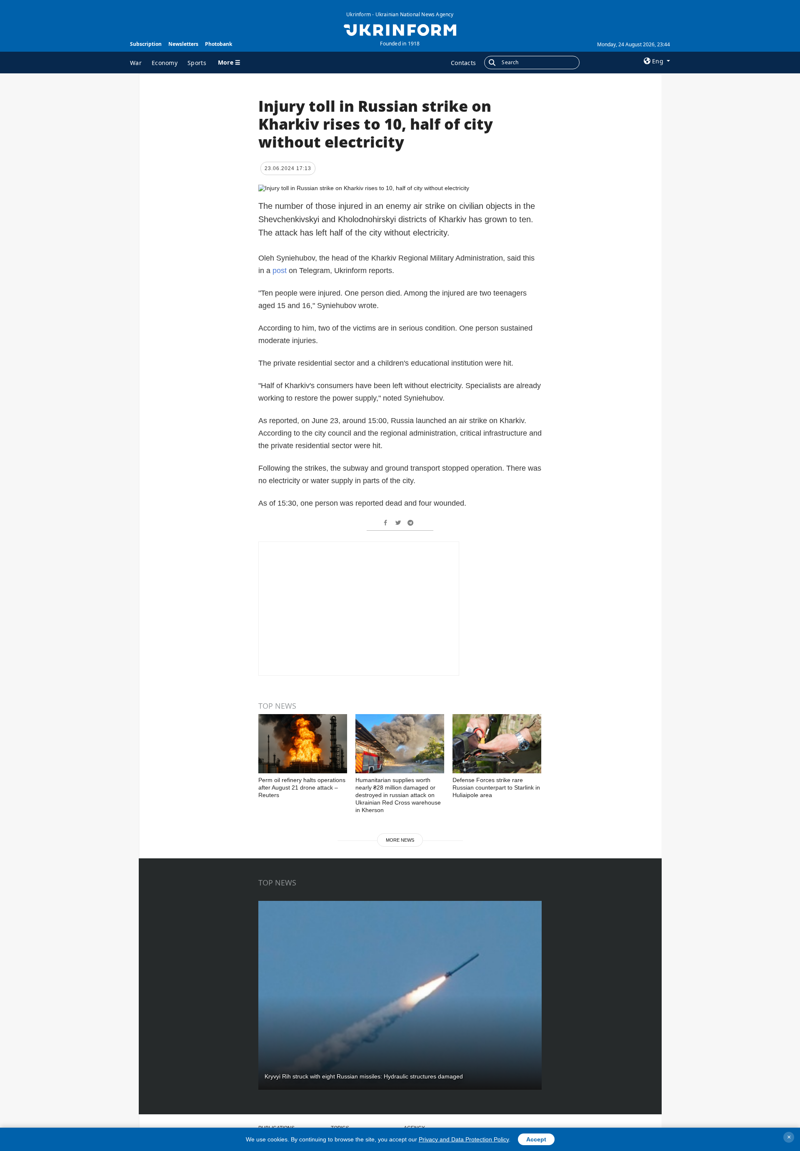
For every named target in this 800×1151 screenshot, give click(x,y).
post (279, 270)
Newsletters (183, 44)
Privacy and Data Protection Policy (464, 1139)
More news (400, 840)
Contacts (463, 63)
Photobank (218, 44)
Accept (536, 1139)
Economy (165, 63)
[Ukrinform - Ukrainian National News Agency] (400, 29)
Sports (197, 63)
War (136, 63)
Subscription (146, 44)
